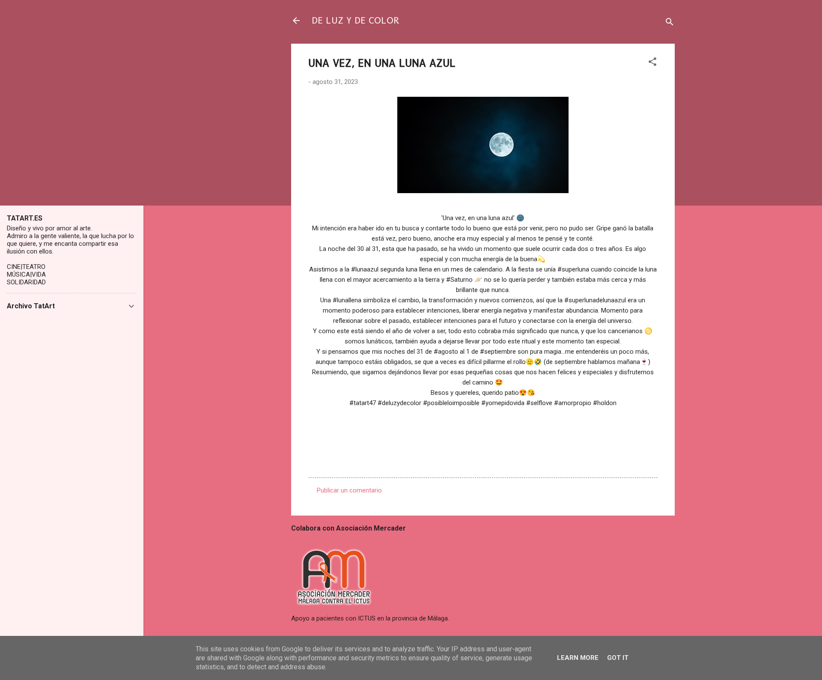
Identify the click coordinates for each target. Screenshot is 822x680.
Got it (617, 658)
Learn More (578, 658)
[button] (652, 63)
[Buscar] (669, 23)
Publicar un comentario (349, 490)
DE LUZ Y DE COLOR (355, 20)
